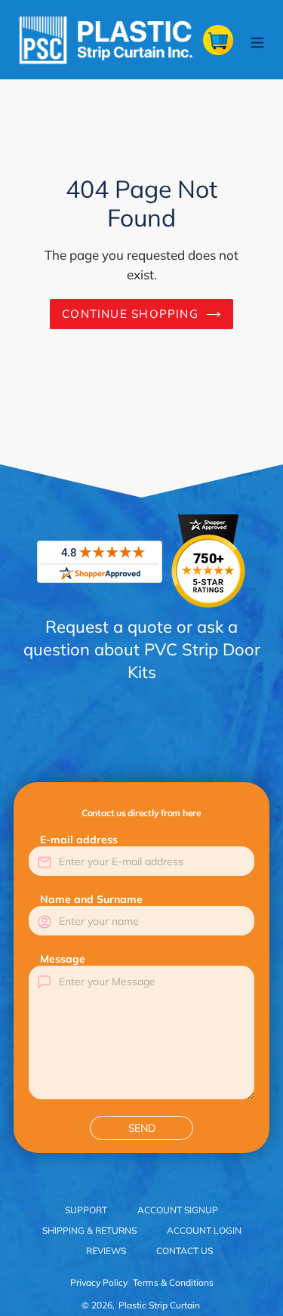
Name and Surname (91, 899)
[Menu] (257, 39)
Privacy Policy (99, 1282)
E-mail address (79, 839)
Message (62, 959)
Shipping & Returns (89, 1230)
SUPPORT (86, 1210)
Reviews (106, 1250)
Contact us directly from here (141, 812)
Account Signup (177, 1210)
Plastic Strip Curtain (159, 1305)
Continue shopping (130, 314)
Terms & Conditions (173, 1282)
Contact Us (184, 1250)
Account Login (204, 1230)
